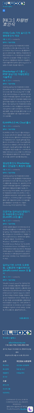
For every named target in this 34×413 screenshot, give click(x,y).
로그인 (5, 377)
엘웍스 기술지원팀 (9, 42)
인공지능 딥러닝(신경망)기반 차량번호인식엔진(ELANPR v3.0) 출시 (16, 214)
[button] (30, 409)
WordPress (23, 409)
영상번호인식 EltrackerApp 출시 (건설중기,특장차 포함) (17, 164)
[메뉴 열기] (4, 10)
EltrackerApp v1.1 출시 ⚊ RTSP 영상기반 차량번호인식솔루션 (16, 74)
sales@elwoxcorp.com (17, 342)
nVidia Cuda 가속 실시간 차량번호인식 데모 (16, 34)
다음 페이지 (25, 318)
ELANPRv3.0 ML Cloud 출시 (17, 122)
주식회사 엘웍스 (7, 6)
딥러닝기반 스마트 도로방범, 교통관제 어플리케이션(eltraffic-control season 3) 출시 (17, 269)
